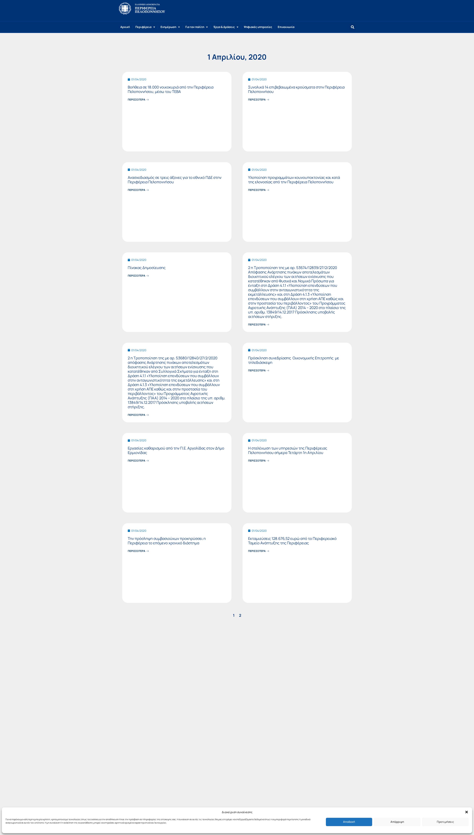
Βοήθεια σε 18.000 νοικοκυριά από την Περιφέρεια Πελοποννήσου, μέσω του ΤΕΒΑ (170, 89)
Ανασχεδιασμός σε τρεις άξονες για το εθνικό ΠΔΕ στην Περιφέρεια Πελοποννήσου (174, 179)
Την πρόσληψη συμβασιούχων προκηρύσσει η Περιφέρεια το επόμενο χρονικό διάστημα (167, 540)
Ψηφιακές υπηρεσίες (258, 27)
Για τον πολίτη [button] (194, 27)
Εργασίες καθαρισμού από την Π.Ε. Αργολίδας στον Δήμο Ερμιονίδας (176, 450)
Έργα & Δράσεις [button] (224, 27)
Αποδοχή (349, 822)
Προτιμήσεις (445, 822)
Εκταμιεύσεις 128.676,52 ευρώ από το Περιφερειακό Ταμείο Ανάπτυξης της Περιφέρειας (292, 540)
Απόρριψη (397, 822)
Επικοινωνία (286, 27)
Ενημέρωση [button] (168, 27)
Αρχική (125, 27)
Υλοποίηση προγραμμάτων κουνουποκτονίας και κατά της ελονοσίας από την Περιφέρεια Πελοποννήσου (294, 179)
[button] (466, 812)
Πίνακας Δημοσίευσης (147, 267)
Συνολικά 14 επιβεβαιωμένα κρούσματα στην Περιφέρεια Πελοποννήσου (296, 89)
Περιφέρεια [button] (143, 27)
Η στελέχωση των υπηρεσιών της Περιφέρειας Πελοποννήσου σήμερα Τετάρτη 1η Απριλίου (287, 450)
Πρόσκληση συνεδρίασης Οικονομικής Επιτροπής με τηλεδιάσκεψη (293, 360)
